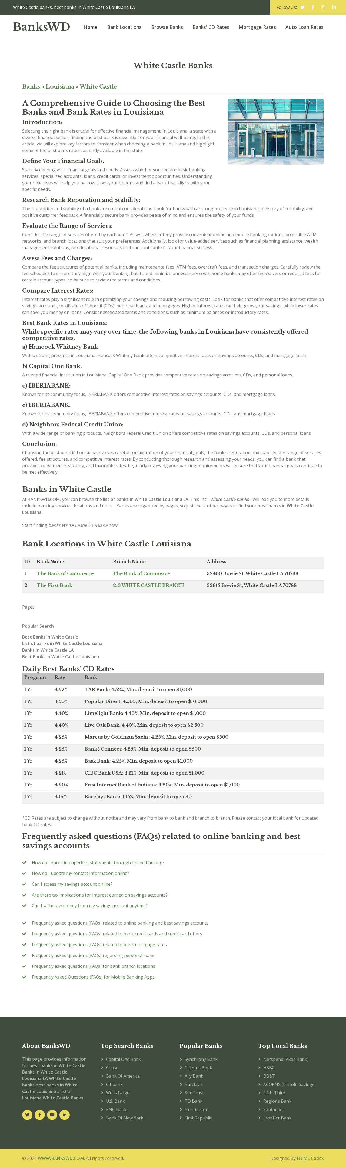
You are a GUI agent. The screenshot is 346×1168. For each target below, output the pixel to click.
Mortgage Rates (257, 27)
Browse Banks (167, 27)
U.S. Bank (115, 1101)
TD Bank (193, 1101)
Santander (273, 1109)
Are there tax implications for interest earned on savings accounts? (100, 895)
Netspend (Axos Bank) (285, 1059)
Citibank (114, 1084)
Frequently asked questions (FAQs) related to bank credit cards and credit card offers (117, 934)
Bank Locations (124, 27)
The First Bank (54, 585)
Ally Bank (194, 1076)
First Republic (198, 1118)
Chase (112, 1068)
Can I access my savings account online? (72, 884)
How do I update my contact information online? (80, 873)
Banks (31, 86)
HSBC (269, 1068)
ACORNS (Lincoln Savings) (289, 1084)
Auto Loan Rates (304, 27)
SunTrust (194, 1093)
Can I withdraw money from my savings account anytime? (90, 906)
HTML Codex (310, 1158)
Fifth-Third (274, 1093)
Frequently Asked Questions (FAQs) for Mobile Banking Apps (93, 977)
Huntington (196, 1109)
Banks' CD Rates (210, 27)
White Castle (98, 86)
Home (91, 27)
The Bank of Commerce (65, 573)
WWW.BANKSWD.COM (61, 1158)
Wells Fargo (118, 1093)
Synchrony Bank (201, 1059)
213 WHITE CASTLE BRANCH (148, 585)
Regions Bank (277, 1101)
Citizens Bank (198, 1068)
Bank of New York (124, 1118)
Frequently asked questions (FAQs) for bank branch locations (93, 966)
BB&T (269, 1076)
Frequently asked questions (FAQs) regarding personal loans (93, 955)
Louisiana (60, 86)
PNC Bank (116, 1109)
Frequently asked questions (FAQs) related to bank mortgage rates (99, 945)
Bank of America (123, 1076)
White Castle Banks (173, 65)
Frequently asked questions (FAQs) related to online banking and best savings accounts (120, 923)
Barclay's (194, 1084)
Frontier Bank (277, 1118)
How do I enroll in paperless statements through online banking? (98, 862)
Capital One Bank (123, 1059)
